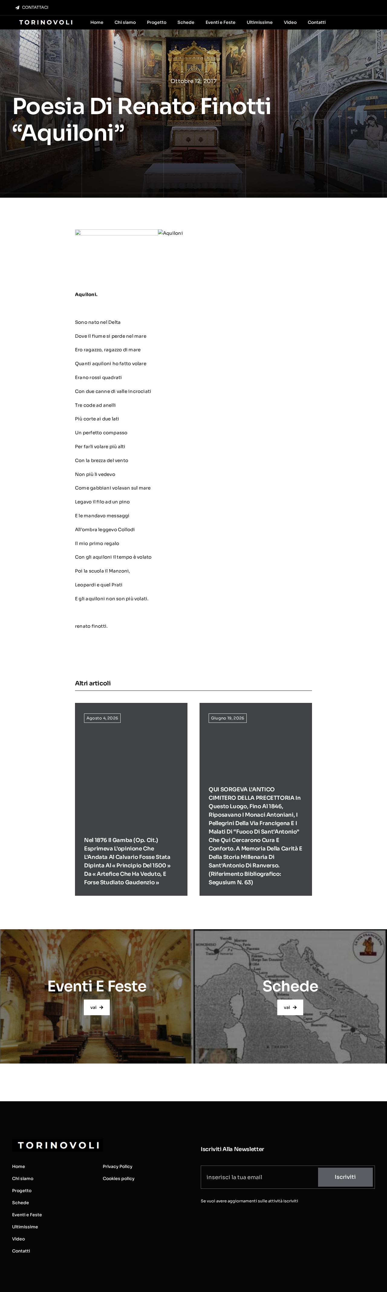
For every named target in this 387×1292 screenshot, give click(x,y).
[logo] (45, 20)
